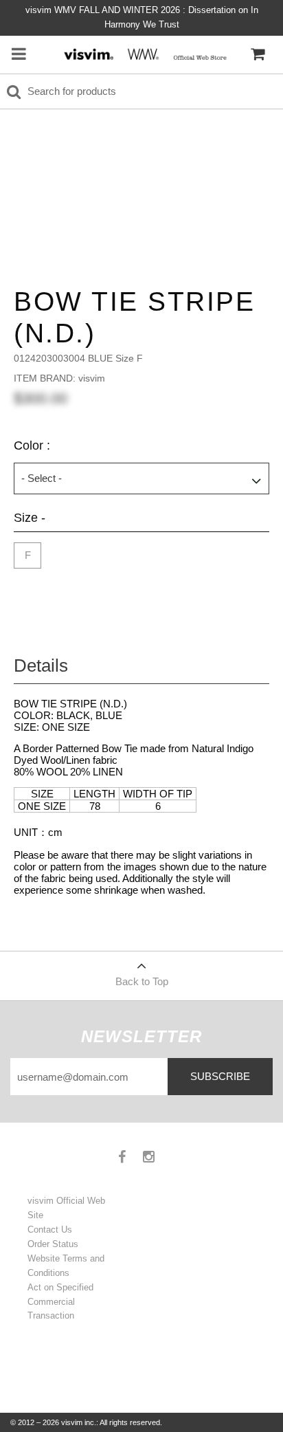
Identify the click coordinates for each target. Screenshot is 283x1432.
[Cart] (257, 54)
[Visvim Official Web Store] (143, 54)
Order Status (52, 1244)
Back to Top (141, 981)
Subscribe (220, 1076)
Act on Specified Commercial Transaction (60, 1301)
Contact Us (49, 1229)
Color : (32, 445)
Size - (29, 518)
